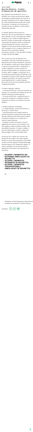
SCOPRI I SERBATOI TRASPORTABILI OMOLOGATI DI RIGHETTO (17, 166)
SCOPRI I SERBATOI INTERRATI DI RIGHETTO (17, 162)
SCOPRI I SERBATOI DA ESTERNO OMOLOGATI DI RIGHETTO (17, 157)
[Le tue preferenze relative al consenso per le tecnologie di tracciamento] (30, 429)
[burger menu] (3, 3)
